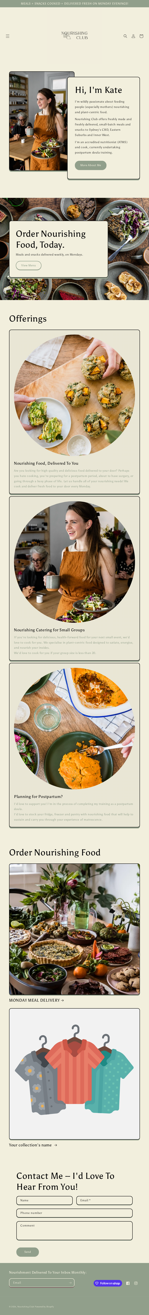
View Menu (28, 265)
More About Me (90, 165)
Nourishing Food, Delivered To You (46, 463)
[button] (8, 36)
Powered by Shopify (44, 1307)
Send (27, 1251)
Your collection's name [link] (31, 1145)
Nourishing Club (25, 1307)
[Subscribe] (70, 1282)
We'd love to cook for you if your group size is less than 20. (55, 653)
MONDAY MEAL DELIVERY (34, 1000)
